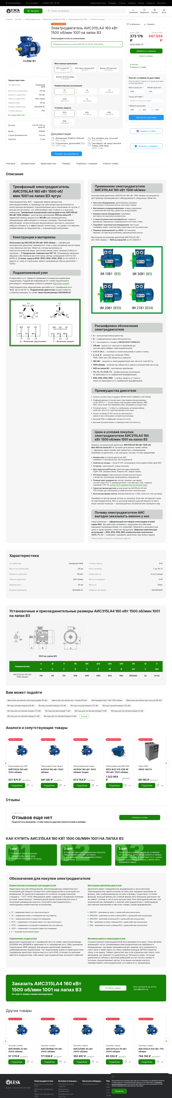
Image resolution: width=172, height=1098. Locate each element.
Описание (10, 164)
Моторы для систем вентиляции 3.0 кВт (23, 716)
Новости (150, 3)
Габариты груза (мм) (137, 106)
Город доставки (136, 97)
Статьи (122, 3)
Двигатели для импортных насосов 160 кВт (144, 700)
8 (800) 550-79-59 (50, 3)
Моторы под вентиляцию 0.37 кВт (84, 706)
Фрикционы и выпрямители (63, 1090)
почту (38, 858)
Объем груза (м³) (154, 88)
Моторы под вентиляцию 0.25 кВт (52, 706)
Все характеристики (16, 115)
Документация (28, 164)
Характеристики (98, 3)
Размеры (112, 3)
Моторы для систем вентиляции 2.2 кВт (127, 711)
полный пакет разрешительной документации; (128, 485)
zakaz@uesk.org (140, 989)
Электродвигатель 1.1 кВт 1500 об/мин (106, 700)
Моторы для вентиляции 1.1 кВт (58, 711)
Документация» (61, 283)
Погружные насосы (90, 1084)
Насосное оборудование (92, 1081)
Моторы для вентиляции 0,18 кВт (20, 706)
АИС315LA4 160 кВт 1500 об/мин (22, 675)
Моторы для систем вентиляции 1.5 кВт (91, 711)
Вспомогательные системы (68, 1081)
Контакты (161, 3)
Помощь (132, 3)
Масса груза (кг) (136, 88)
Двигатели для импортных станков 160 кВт (69, 700)
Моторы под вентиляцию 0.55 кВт (117, 706)
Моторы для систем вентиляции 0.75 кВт (24, 711)
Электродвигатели (43, 1081)
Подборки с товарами (86, 164)
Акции (141, 3)
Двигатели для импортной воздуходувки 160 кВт (27, 700)
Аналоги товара (110, 164)
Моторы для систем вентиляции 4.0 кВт (60, 716)
